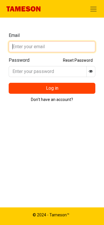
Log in (52, 88)
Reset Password (78, 60)
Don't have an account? (52, 99)
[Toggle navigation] (93, 8)
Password (19, 60)
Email (14, 35)
